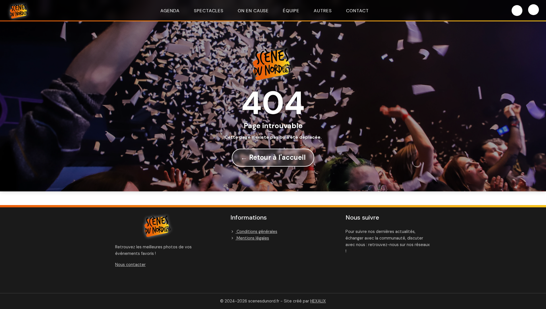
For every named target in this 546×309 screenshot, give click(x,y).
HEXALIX (318, 301)
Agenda (170, 11)
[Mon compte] (517, 10)
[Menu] (533, 9)
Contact (357, 11)
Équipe (291, 11)
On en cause (253, 11)
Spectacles (209, 11)
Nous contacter (130, 264)
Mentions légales (252, 238)
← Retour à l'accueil (273, 157)
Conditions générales (256, 231)
